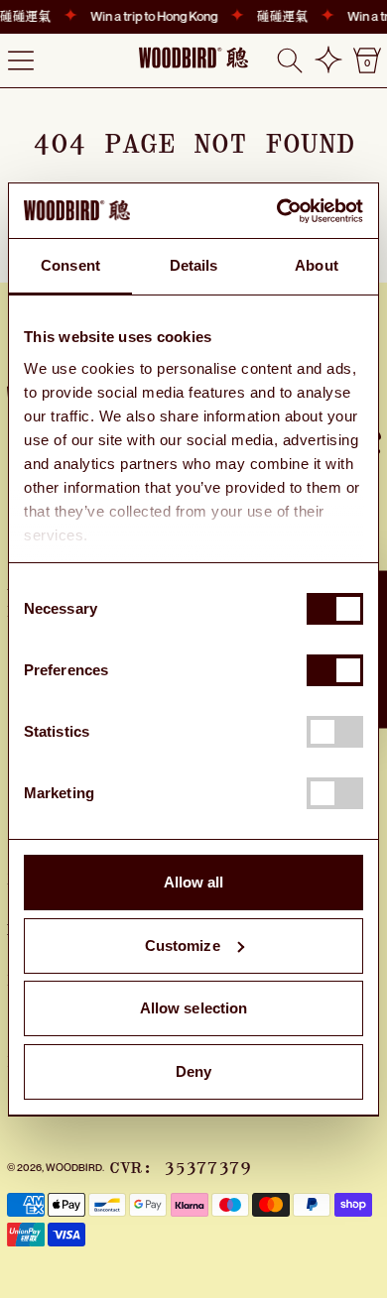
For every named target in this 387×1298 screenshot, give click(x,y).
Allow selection (194, 1008)
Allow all (194, 882)
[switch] (335, 670)
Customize (182, 945)
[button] (290, 60)
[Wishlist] (328, 60)
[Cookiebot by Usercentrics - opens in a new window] (277, 211)
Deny (193, 1071)
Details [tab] (194, 265)
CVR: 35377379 (180, 1168)
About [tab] (316, 265)
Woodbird (74, 1167)
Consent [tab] (70, 265)
